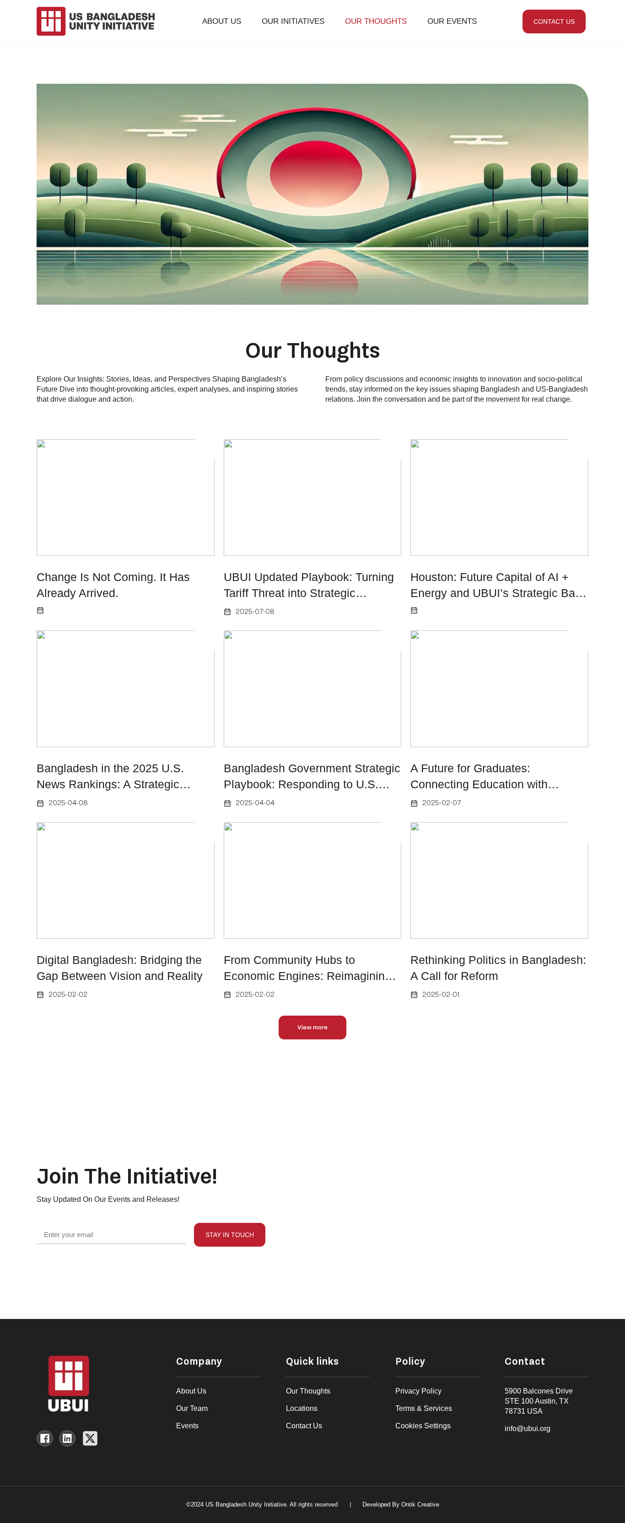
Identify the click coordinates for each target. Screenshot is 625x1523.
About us (221, 21)
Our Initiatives (293, 21)
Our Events (452, 21)
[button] (312, 1027)
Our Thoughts (376, 21)
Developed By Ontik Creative (400, 1504)
